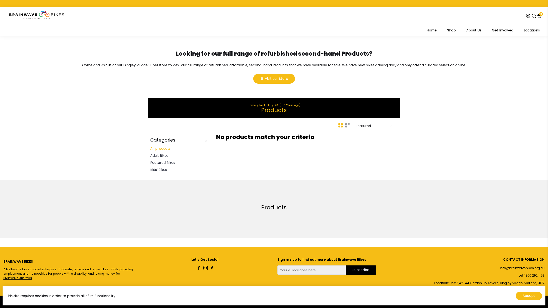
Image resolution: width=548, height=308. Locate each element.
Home (432, 30)
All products (160, 148)
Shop (451, 30)
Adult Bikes (159, 155)
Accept (529, 295)
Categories (162, 140)
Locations (532, 30)
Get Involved (502, 30)
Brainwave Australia (17, 278)
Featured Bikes (162, 162)
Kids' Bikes (158, 169)
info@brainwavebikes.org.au (522, 268)
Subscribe (361, 269)
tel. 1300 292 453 (532, 275)
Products (265, 105)
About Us (473, 30)
